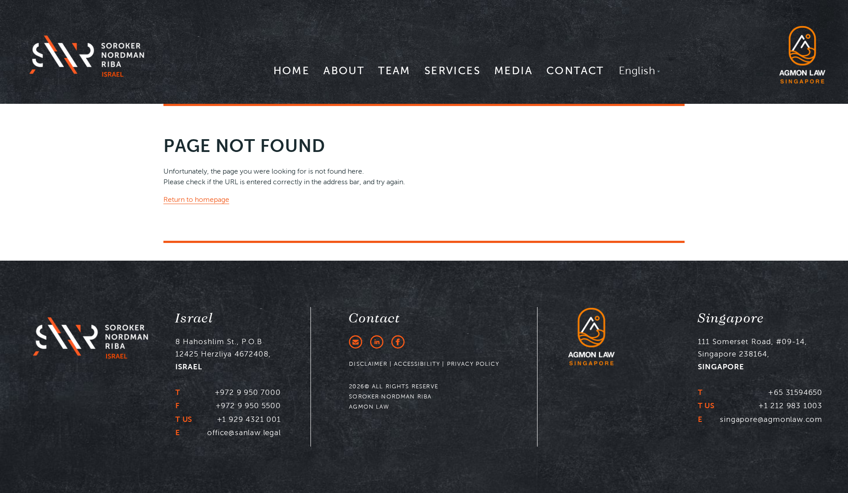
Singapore (731, 318)
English (637, 70)
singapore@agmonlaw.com (771, 419)
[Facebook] (398, 342)
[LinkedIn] (376, 342)
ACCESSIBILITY (417, 363)
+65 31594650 (795, 392)
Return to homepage (196, 199)
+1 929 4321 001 (249, 419)
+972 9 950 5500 (248, 405)
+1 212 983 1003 (790, 405)
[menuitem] (291, 74)
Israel (194, 318)
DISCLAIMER (368, 363)
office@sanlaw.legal (243, 432)
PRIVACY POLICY (473, 363)
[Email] (355, 342)
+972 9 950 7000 (248, 392)
